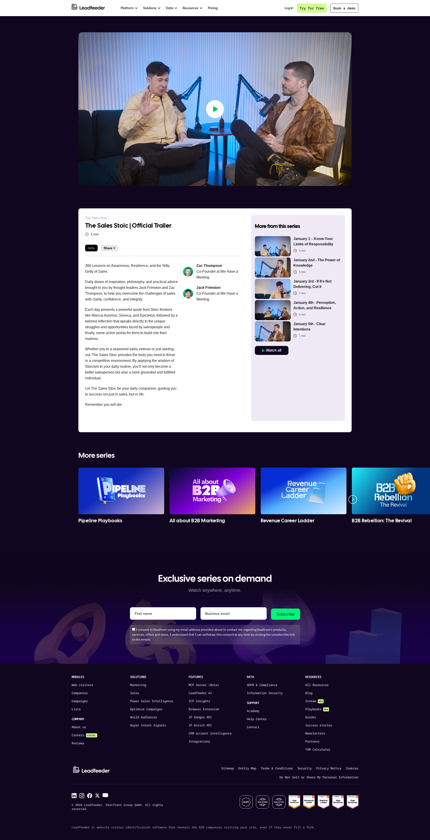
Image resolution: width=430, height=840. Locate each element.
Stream (314, 701)
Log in (289, 8)
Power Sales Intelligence (151, 701)
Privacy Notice (328, 768)
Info (91, 248)
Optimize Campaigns (146, 709)
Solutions (150, 8)
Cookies (352, 768)
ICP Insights (199, 701)
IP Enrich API (200, 725)
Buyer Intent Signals (148, 725)
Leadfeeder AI (200, 693)
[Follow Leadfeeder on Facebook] (89, 795)
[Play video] (215, 109)
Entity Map (247, 768)
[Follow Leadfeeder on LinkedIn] (74, 795)
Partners (312, 741)
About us (79, 727)
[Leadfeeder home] (92, 8)
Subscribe (286, 614)
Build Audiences (143, 717)
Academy (253, 711)
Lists (76, 709)
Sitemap (227, 768)
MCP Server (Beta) (204, 685)
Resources (190, 8)
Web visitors (82, 685)
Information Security (265, 693)
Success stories (318, 725)
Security (304, 768)
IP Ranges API (200, 717)
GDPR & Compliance (262, 685)
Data (169, 8)
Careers (84, 735)
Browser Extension (204, 709)
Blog (308, 693)
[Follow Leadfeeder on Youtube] (105, 795)
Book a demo (344, 8)
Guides (310, 717)
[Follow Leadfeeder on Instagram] (81, 795)
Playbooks (316, 709)
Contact (253, 727)
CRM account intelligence (210, 733)
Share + (109, 248)
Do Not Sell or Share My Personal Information (319, 777)
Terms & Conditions (277, 768)
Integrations (199, 741)
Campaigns (80, 701)
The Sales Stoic (96, 218)
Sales (134, 693)
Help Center (257, 719)
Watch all (273, 350)
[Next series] (352, 499)
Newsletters (315, 733)
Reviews (78, 743)
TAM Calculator (317, 749)
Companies (80, 693)
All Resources (317, 685)
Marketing (138, 685)
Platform (127, 8)
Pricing (213, 8)
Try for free (312, 8)
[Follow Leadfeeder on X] (97, 795)
